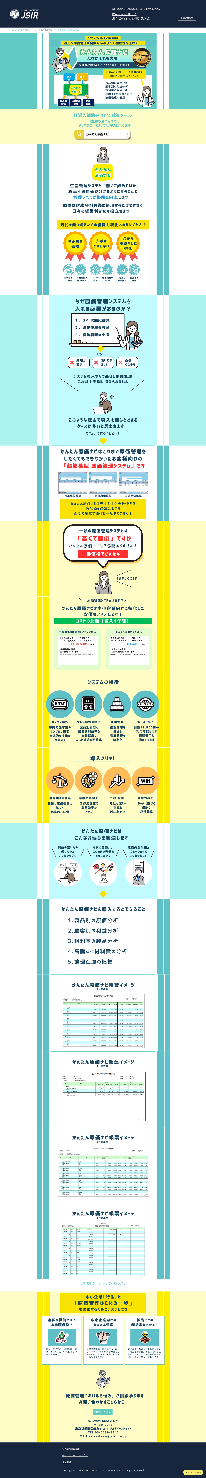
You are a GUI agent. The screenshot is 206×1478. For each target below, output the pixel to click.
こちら (115, 1283)
